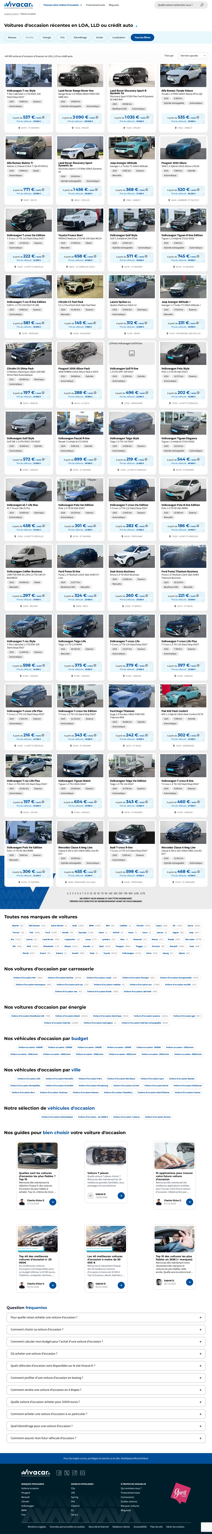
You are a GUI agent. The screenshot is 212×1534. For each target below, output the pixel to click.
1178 (142, 893)
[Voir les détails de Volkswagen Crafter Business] (28, 577)
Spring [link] (74, 1497)
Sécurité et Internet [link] (99, 1527)
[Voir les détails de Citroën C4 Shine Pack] (28, 374)
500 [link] (73, 1501)
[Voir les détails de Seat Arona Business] (131, 577)
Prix (62, 37)
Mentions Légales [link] (37, 1527)
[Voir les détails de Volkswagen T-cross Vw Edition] (28, 239)
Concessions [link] (127, 1497)
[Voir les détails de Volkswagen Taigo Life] (80, 646)
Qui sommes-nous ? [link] (131, 1488)
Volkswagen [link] (27, 1506)
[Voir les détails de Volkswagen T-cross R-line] (183, 784)
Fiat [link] (23, 1514)
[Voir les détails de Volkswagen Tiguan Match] (80, 784)
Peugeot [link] (25, 1492)
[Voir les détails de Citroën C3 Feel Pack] (80, 305)
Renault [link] (25, 1497)
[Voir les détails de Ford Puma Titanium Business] (183, 577)
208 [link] (73, 1492)
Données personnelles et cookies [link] (67, 1527)
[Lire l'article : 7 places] (121, 1195)
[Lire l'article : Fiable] (52, 1202)
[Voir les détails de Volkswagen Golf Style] (131, 239)
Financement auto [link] (130, 1492)
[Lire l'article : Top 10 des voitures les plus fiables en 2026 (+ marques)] (189, 1282)
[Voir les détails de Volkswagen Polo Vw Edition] (80, 509)
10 (91, 893)
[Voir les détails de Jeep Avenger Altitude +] (183, 305)
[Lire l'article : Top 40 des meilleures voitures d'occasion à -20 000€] (52, 1285)
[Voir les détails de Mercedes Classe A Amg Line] (80, 853)
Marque (12, 37)
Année (99, 37)
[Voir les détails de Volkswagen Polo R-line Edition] (183, 509)
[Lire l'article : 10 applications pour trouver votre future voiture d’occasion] (189, 1202)
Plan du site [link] (156, 1527)
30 (95, 893)
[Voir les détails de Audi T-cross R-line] (131, 853)
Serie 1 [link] (74, 1514)
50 (98, 893)
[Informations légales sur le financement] (43, 117)
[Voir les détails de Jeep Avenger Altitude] (131, 169)
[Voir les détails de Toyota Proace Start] (80, 239)
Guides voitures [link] (129, 1501)
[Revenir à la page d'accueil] (18, 5)
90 (106, 893)
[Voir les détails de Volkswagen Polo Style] (183, 374)
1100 (136, 893)
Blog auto (114, 5)
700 (125, 893)
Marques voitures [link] (130, 1506)
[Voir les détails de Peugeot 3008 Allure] (183, 169)
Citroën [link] (25, 1501)
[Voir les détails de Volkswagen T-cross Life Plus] (183, 646)
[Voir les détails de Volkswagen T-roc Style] (28, 97)
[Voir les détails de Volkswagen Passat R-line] (80, 442)
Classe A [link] (75, 1506)
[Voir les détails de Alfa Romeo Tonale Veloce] (183, 97)
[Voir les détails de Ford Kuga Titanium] (131, 716)
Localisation (118, 37)
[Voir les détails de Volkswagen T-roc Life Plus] (28, 784)
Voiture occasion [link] (30, 1488)
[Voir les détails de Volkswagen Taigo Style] (131, 442)
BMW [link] (24, 1510)
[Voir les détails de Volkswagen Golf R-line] (131, 374)
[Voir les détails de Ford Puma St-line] (80, 577)
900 (130, 893)
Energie (47, 37)
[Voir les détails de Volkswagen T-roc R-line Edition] (28, 305)
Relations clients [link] (121, 1527)
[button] (106, 1317)
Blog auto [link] (126, 1510)
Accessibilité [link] (140, 1527)
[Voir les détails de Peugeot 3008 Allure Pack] (80, 374)
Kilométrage (80, 37)
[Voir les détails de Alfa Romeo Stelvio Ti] (28, 169)
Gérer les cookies (175, 1527)
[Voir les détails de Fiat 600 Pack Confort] (183, 716)
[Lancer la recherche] (202, 5)
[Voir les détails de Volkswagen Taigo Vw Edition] (131, 784)
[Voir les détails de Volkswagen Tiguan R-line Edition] (183, 239)
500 (120, 893)
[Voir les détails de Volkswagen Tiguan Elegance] (183, 442)
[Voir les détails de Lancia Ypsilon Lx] (131, 305)
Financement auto (95, 5)
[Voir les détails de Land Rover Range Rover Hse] (80, 97)
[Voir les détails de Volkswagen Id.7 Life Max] (28, 509)
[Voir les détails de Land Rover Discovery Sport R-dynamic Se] (131, 97)
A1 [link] (72, 1510)
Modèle (30, 37)
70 (102, 893)
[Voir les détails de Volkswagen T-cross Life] (131, 646)
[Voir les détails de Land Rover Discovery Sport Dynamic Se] (80, 169)
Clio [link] (73, 1488)
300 (115, 893)
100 (110, 893)
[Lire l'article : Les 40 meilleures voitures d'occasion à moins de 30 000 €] (121, 1285)
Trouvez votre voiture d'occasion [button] (61, 5)
